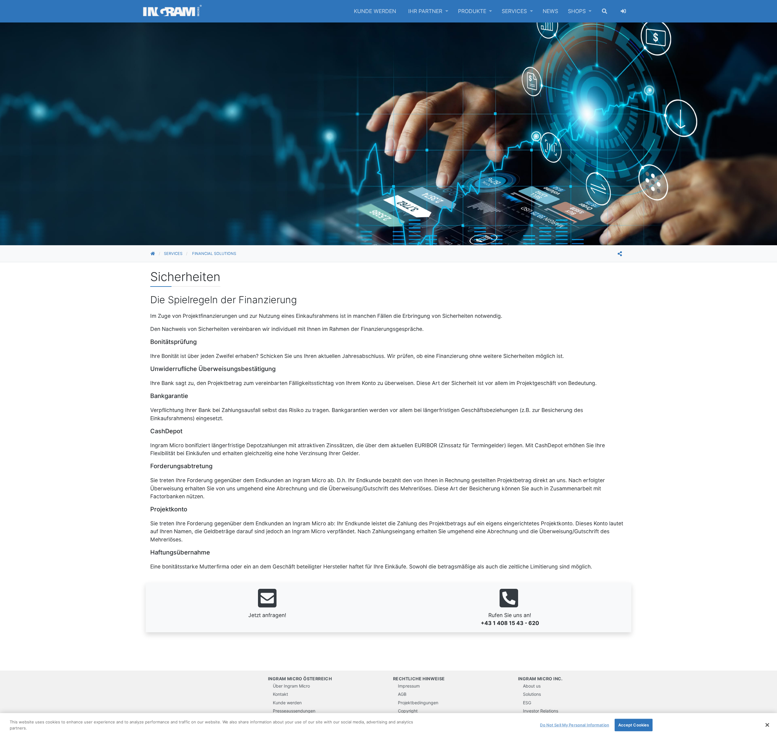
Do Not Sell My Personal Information (574, 725)
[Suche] (604, 11)
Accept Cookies (633, 725)
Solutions (532, 694)
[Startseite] (157, 253)
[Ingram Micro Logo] (172, 11)
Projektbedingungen (418, 702)
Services (515, 11)
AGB (402, 694)
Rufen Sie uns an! (510, 613)
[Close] (767, 725)
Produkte (473, 11)
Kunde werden (375, 11)
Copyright (408, 710)
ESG (527, 702)
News (550, 11)
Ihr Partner (426, 11)
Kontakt (280, 694)
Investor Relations (540, 710)
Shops (577, 11)
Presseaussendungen (294, 710)
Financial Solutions (214, 253)
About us (532, 685)
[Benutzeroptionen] (623, 11)
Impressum (409, 685)
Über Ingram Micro (291, 685)
